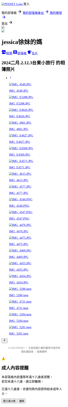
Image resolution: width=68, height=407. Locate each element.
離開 (21, 401)
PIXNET (20, 347)
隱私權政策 (27, 351)
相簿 (9, 53)
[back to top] (5, 340)
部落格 (22, 53)
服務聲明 (42, 351)
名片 (35, 53)
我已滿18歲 (9, 401)
